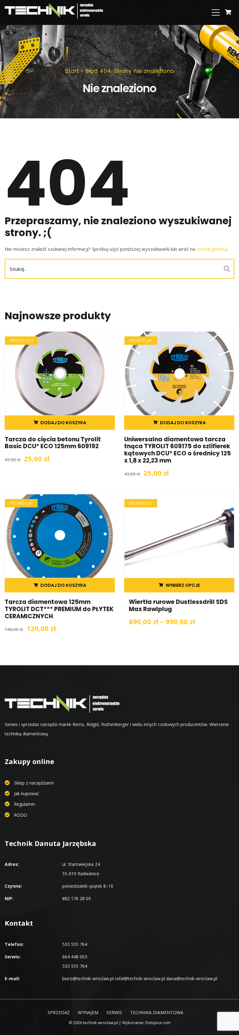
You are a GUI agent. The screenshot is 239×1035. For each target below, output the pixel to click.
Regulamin (24, 804)
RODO (20, 815)
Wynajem (88, 1012)
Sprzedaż (59, 1012)
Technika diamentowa (156, 1012)
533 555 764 (74, 944)
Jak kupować (26, 793)
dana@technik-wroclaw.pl (191, 978)
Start (72, 71)
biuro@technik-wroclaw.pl (88, 978)
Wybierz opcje (183, 585)
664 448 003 (74, 957)
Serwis (114, 1012)
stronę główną (211, 249)
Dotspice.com (158, 1022)
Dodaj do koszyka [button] (63, 423)
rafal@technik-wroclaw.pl (140, 978)
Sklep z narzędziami (34, 783)
